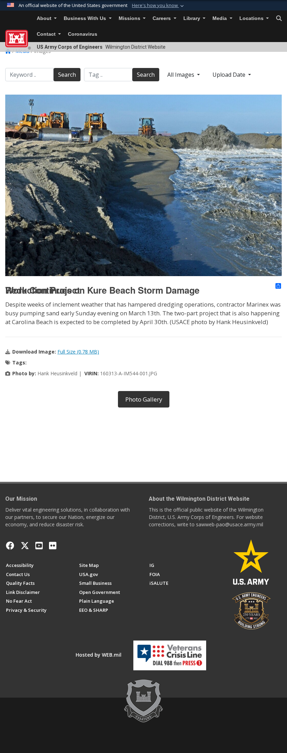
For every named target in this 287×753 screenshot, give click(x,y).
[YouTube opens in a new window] (39, 545)
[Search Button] (279, 19)
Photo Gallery (143, 399)
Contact (47, 34)
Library (192, 18)
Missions (130, 18)
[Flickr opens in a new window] (52, 545)
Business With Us (85, 18)
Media (220, 18)
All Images (181, 74)
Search (67, 74)
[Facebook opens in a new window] (10, 545)
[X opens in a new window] (25, 545)
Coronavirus (82, 34)
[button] (158, 5)
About (45, 18)
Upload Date (229, 74)
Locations (252, 18)
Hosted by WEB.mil (98, 654)
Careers (162, 18)
